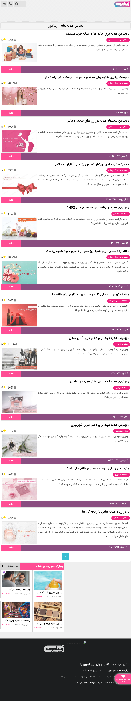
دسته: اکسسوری (121, 474)
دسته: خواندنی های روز (118, 300)
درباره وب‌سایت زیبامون (118, 670)
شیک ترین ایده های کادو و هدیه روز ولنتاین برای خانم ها (89, 295)
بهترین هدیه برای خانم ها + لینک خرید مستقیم (96, 34)
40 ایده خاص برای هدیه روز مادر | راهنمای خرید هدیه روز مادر (86, 251)
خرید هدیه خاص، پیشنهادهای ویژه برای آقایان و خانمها (90, 164)
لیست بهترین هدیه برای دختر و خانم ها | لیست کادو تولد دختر (86, 77)
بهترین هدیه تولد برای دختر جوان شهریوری (99, 425)
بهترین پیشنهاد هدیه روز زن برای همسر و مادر (97, 121)
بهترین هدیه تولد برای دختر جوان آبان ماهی (98, 338)
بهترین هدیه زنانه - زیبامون (65, 26)
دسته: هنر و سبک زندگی (118, 40)
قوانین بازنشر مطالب (92, 670)
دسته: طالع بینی (121, 344)
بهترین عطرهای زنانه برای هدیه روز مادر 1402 (97, 208)
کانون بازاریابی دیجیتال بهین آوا (94, 664)
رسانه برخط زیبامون (91, 683)
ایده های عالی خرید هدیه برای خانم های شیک (96, 468)
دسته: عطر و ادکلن (120, 213)
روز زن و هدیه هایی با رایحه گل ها (104, 512)
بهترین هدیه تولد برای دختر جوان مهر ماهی (98, 382)
